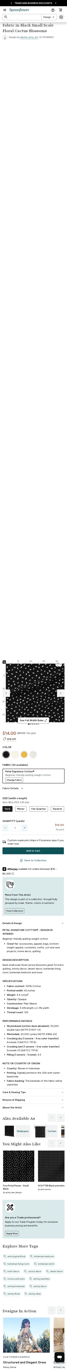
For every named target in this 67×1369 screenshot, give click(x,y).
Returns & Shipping (33, 1100)
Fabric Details (13, 788)
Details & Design (33, 923)
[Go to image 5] (36, 724)
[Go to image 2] (30, 724)
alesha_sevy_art (29, 37)
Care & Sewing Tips (33, 1092)
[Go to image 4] (34, 724)
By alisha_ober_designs (12, 1192)
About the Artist (33, 1107)
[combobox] (49, 17)
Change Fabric (14, 780)
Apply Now (12, 1233)
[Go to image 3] (32, 724)
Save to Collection (33, 860)
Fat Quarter (38, 808)
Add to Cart (33, 850)
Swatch (57, 808)
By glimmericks (44, 1189)
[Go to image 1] (28, 724)
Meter (21, 808)
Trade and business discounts (33, 3)
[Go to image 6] (38, 724)
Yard (7, 808)
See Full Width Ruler (33, 720)
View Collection (14, 911)
